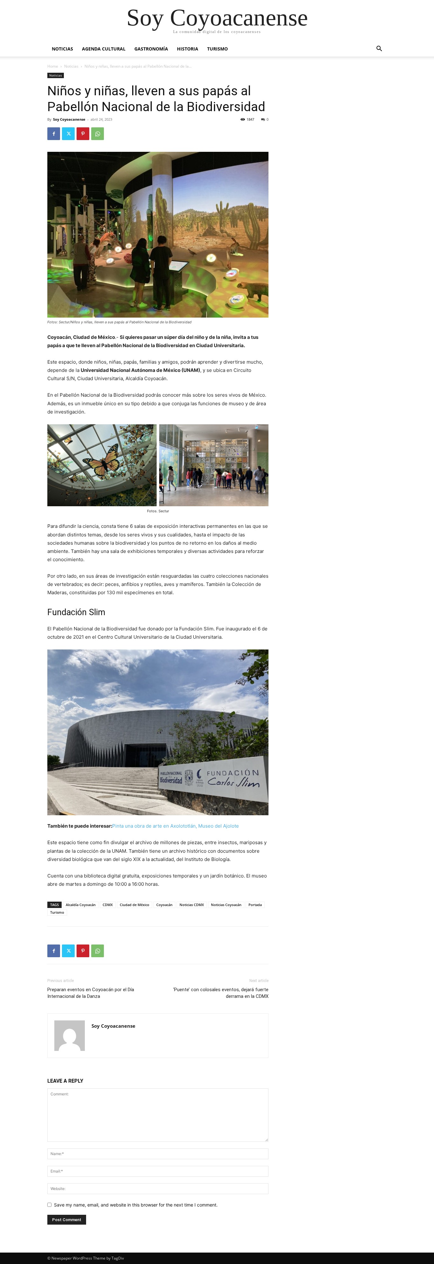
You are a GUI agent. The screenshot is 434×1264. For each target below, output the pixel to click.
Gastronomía (151, 49)
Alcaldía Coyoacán (81, 904)
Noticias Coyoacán (226, 904)
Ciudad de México (134, 904)
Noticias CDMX (192, 904)
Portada (255, 904)
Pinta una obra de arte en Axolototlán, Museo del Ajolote (175, 826)
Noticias (62, 49)
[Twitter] (68, 133)
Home (52, 66)
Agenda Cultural (103, 49)
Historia (187, 49)
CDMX (108, 904)
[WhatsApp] (97, 133)
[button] (379, 49)
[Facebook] (53, 133)
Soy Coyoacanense (69, 119)
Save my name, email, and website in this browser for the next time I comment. (136, 1204)
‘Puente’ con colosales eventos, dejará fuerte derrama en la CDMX (220, 993)
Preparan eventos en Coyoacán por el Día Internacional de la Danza (90, 993)
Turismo (217, 49)
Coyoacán (164, 904)
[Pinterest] (83, 133)
